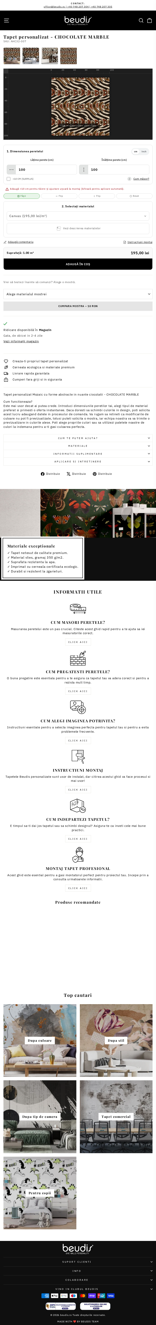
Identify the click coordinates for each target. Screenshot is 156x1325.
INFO (77, 1270)
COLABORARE (76, 1279)
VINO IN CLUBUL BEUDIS (76, 1288)
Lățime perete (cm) (41, 160)
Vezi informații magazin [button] (21, 341)
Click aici (78, 642)
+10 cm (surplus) (23, 178)
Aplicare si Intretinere (78, 461)
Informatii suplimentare (78, 453)
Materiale (78, 445)
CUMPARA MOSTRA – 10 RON (78, 306)
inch (144, 151)
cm (136, 151)
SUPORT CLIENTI (76, 1261)
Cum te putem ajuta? (78, 438)
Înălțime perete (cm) (114, 160)
